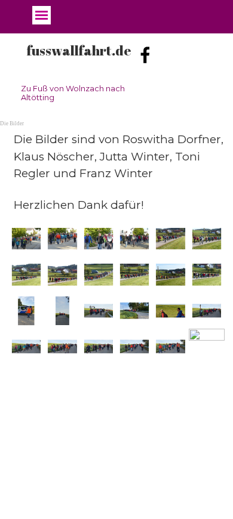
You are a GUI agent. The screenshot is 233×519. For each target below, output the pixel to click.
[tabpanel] (116, 172)
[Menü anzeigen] (41, 15)
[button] (26, 239)
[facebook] (145, 55)
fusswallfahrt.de (79, 50)
